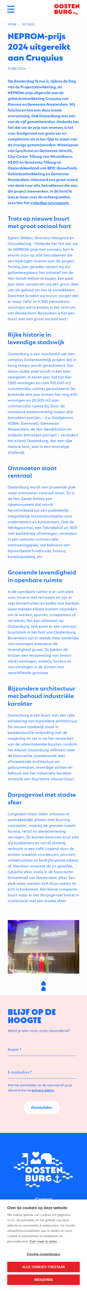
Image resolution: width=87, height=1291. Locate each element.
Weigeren (43, 1280)
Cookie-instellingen (43, 1254)
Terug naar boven (43, 986)
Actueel (28, 24)
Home (12, 24)
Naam (13, 1049)
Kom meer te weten (43, 1241)
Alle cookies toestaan (43, 1267)
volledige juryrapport (49, 202)
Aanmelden (41, 1107)
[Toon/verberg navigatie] (10, 9)
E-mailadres (18, 1071)
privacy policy (43, 1090)
